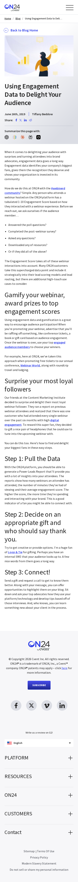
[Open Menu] (69, 8)
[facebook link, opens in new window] (16, 705)
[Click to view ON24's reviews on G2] (39, 725)
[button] (39, 759)
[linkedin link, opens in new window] (62, 705)
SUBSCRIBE (39, 685)
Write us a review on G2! (39, 732)
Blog (18, 18)
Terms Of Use (45, 851)
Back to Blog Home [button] (24, 30)
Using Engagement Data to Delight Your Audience (44, 18)
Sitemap (29, 851)
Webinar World (30, 365)
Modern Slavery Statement (39, 863)
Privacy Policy (39, 857)
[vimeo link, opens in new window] (46, 705)
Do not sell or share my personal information (39, 869)
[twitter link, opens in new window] (31, 705)
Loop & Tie (15, 552)
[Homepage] (19, 7)
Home (8, 18)
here (64, 668)
